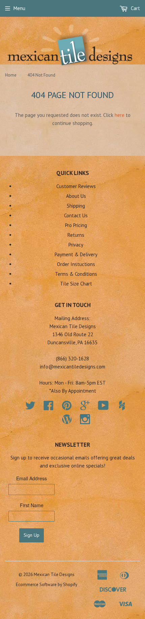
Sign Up (31, 535)
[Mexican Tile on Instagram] (85, 419)
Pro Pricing (76, 225)
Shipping (76, 206)
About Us (76, 196)
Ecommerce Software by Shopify (46, 584)
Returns (75, 235)
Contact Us (76, 215)
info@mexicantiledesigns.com (72, 366)
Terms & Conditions (76, 274)
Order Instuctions (76, 264)
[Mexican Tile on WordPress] (67, 419)
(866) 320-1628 (72, 358)
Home (11, 75)
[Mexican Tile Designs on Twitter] (30, 407)
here (119, 115)
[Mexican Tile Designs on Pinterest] (67, 407)
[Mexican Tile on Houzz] (122, 405)
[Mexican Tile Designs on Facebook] (49, 407)
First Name (32, 505)
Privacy (75, 244)
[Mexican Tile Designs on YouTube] (103, 407)
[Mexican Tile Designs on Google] (85, 407)
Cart (134, 8)
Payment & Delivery (76, 254)
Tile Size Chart (76, 283)
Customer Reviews (76, 186)
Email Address (31, 478)
